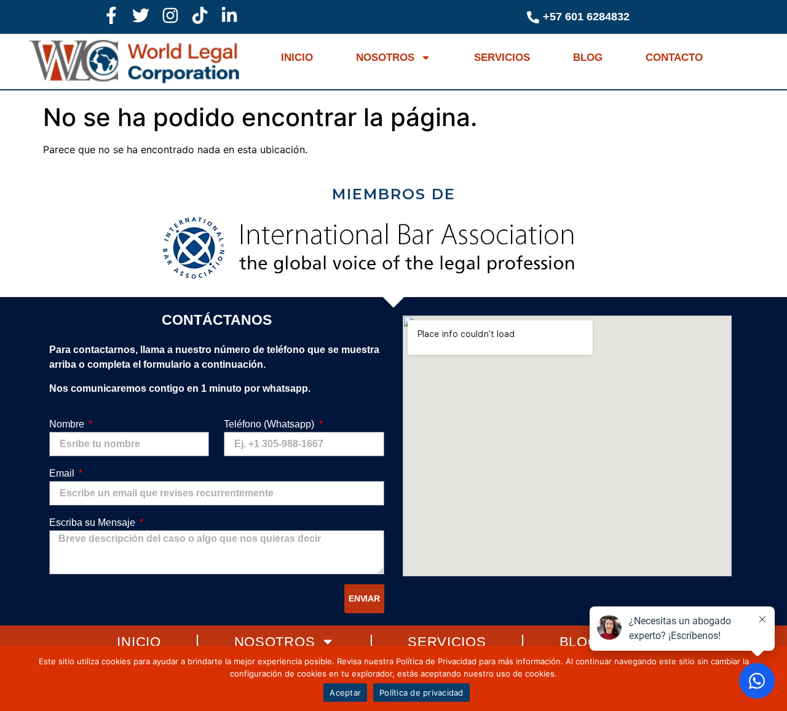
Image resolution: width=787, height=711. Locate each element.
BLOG (588, 57)
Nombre (68, 424)
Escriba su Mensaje (93, 522)
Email (63, 473)
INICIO (297, 57)
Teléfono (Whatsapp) (270, 424)
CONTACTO (674, 57)
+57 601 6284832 (586, 16)
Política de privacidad (421, 692)
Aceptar (345, 692)
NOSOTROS (385, 57)
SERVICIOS (502, 57)
